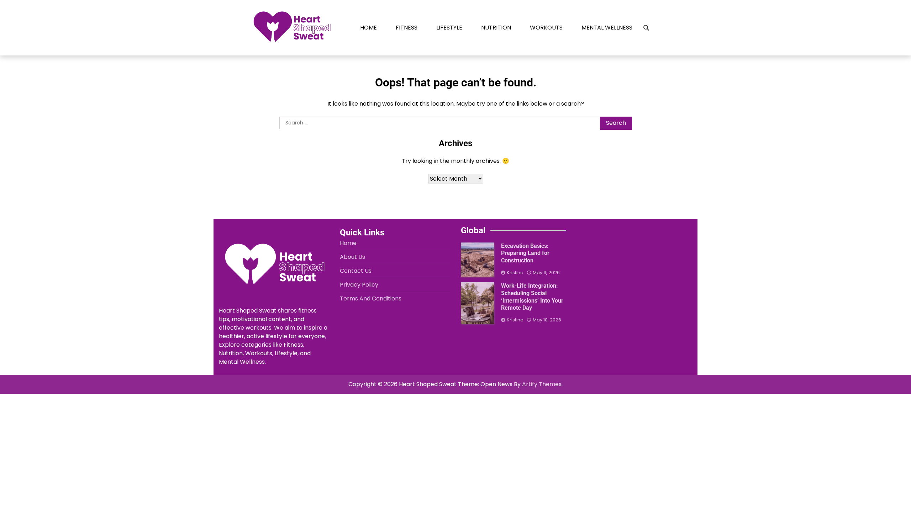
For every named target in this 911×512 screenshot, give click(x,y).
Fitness (406, 27)
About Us (352, 257)
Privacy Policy (359, 285)
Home (368, 27)
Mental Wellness (606, 27)
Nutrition (496, 27)
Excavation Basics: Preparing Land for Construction (525, 253)
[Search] (646, 27)
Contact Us (356, 271)
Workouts (546, 27)
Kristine (515, 273)
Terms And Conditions (370, 298)
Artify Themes (542, 384)
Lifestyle (449, 27)
